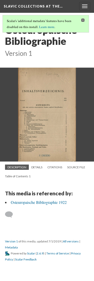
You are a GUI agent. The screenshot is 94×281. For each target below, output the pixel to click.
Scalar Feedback (26, 259)
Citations (54, 167)
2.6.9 (40, 253)
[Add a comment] (11, 214)
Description (17, 167)
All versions (71, 241)
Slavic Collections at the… (33, 6)
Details (36, 167)
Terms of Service (57, 253)
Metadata (11, 247)
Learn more (46, 27)
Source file (76, 167)
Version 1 (11, 241)
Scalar (31, 253)
